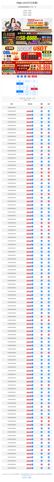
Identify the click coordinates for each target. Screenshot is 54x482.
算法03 (34, 91)
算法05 (27, 94)
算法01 (19, 91)
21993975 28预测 (26, 477)
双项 (34, 86)
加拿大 (19, 81)
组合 (20, 86)
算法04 (19, 94)
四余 (20, 88)
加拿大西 (27, 81)
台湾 (34, 81)
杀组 (27, 86)
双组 (27, 88)
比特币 (19, 83)
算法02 (27, 91)
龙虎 (34, 88)
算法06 (34, 94)
